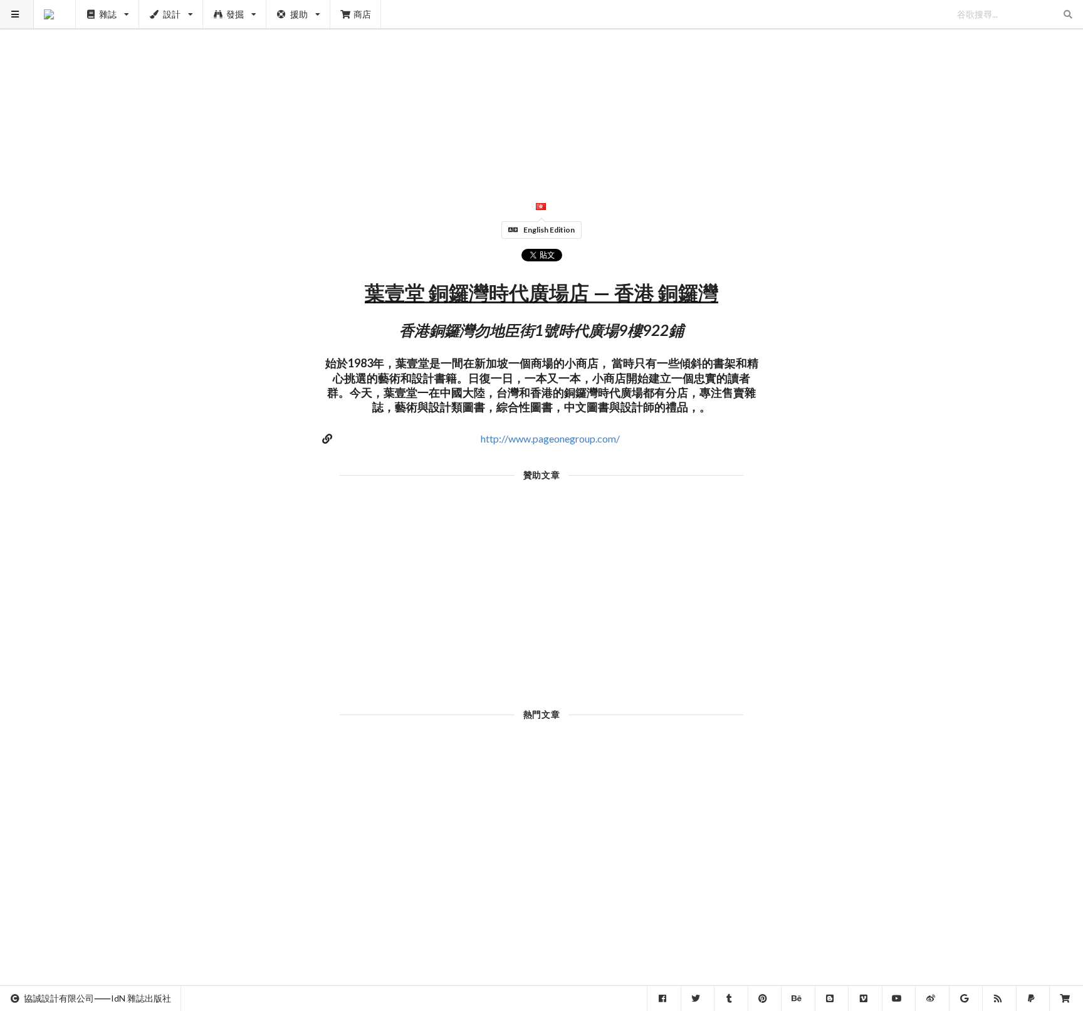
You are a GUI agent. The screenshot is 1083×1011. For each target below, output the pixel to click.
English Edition (549, 229)
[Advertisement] (542, 87)
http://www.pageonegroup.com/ (550, 438)
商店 (362, 14)
